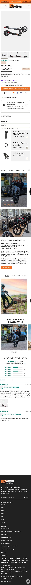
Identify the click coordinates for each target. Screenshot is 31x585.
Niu (2, 516)
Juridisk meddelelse (6, 540)
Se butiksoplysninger (10, 98)
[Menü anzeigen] (2, 6)
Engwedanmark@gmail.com (13, 576)
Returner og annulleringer (8, 549)
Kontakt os (4, 121)
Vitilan (3, 510)
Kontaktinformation (6, 537)
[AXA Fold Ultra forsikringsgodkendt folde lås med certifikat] (6, 135)
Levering (3, 125)
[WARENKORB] (28, 6)
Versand (16, 74)
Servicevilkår (4, 534)
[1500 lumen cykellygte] (6, 156)
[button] (5, 60)
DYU (2, 507)
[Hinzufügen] (27, 137)
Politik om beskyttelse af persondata (11, 531)
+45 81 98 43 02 (18, 1)
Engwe (3, 504)
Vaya (2, 513)
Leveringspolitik (5, 543)
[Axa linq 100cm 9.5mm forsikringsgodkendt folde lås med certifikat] (6, 145)
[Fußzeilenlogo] (7, 482)
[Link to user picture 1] (4, 403)
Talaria (3, 522)
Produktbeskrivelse (6, 116)
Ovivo (2, 519)
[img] (4, 385)
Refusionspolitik (5, 528)
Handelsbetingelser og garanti (9, 546)
